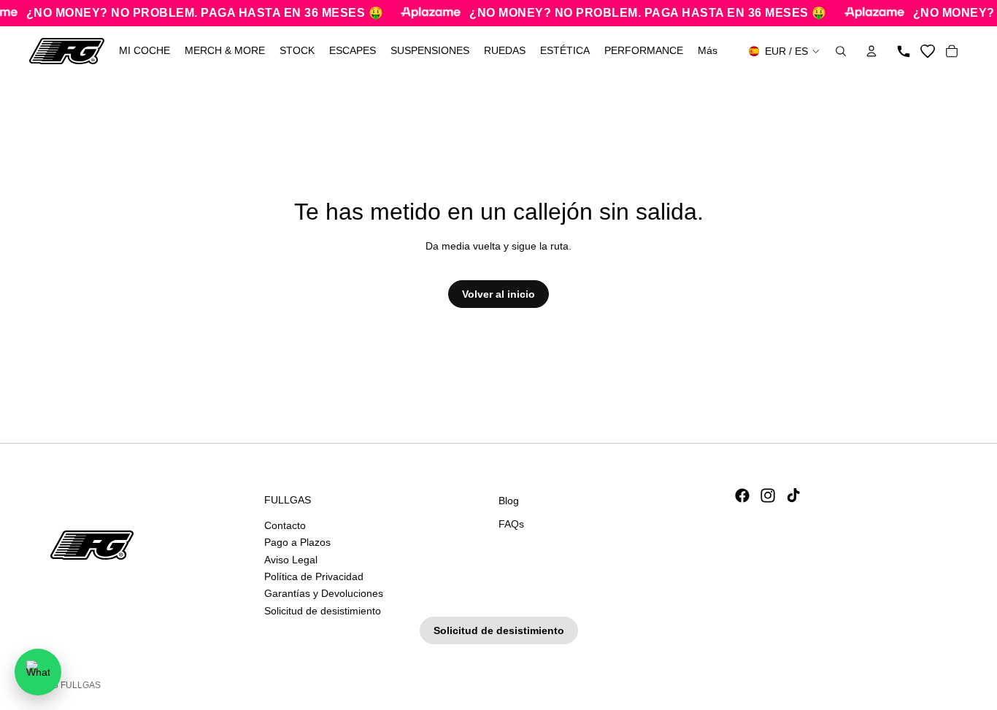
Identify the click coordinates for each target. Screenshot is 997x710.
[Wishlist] (928, 51)
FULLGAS (81, 685)
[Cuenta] (871, 51)
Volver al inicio (498, 294)
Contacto (285, 525)
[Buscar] (841, 51)
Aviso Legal (290, 559)
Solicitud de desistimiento (322, 611)
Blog (508, 500)
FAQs (511, 523)
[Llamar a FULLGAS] (904, 51)
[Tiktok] (793, 495)
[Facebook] (742, 495)
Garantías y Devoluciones (323, 593)
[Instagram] (768, 495)
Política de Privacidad (313, 576)
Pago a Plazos (297, 542)
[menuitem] (707, 51)
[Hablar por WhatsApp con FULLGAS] (38, 672)
